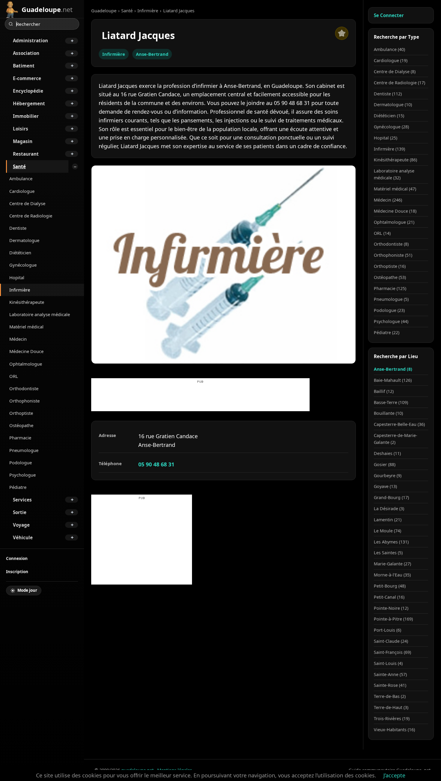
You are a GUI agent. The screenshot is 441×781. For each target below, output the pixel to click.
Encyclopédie (28, 91)
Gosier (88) (384, 464)
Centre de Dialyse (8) (395, 71)
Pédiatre (17, 487)
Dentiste (17, 228)
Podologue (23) (389, 310)
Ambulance (20, 178)
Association (26, 53)
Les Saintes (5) (388, 552)
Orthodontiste (23, 388)
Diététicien (20, 253)
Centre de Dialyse (27, 203)
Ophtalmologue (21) (394, 222)
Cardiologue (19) (390, 60)
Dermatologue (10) (393, 104)
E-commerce (27, 78)
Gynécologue (23, 265)
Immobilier (26, 116)
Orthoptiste (21, 413)
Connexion (17, 558)
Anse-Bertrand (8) (393, 369)
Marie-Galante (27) (392, 564)
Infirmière (19, 290)
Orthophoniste (24, 401)
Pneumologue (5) (391, 299)
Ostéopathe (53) (390, 277)
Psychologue (22, 475)
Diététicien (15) (389, 115)
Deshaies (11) (387, 453)
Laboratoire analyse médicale (39, 314)
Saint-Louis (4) (388, 663)
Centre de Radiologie (30, 216)
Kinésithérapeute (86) (395, 160)
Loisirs (20, 129)
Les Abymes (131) (391, 542)
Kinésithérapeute (26, 302)
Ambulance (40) (389, 49)
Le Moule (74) (387, 531)
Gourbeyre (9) (387, 475)
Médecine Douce (26, 351)
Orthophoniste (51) (393, 255)
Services (22, 500)
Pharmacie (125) (390, 288)
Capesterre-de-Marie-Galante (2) (395, 438)
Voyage (21, 525)
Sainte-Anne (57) (390, 674)
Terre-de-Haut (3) (391, 707)
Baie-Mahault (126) (393, 380)
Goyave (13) (385, 486)
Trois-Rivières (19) (392, 718)
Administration (30, 40)
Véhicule (23, 537)
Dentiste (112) (388, 94)
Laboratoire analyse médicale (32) (394, 174)
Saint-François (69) (392, 652)
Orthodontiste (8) (391, 244)
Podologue (20, 462)
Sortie (19, 512)
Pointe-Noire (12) (391, 608)
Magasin (22, 141)
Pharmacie (20, 438)
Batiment (23, 66)
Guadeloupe (103, 10)
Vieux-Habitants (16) (394, 729)
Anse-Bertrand (152, 54)
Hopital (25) (385, 138)
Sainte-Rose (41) (390, 685)
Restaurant (26, 154)
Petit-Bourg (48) (390, 586)
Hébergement (29, 103)
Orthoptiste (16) (390, 266)
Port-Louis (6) (387, 630)
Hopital (16, 277)
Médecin (18, 339)
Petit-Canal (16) (389, 597)
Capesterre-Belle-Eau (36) (399, 424)
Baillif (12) (384, 391)
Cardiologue (21, 191)
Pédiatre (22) (386, 332)
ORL (13, 376)
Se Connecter (389, 15)
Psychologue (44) (391, 321)
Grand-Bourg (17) (391, 497)
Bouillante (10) (388, 413)
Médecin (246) (388, 200)
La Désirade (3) (389, 508)
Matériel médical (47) (395, 189)
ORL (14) (382, 233)
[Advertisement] (200, 397)
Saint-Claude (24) (391, 641)
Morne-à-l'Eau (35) (392, 575)
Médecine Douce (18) (395, 211)
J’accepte (394, 775)
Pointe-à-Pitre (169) (393, 619)
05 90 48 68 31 (156, 464)
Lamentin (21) (387, 519)
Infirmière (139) (389, 149)
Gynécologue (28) (391, 127)
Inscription (17, 571)
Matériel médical (26, 327)
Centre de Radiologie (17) (399, 82)
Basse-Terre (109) (391, 402)
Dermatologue (24, 240)
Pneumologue (23, 450)
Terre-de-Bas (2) (390, 696)
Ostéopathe (21, 425)
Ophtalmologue (25, 364)
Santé (19, 166)
